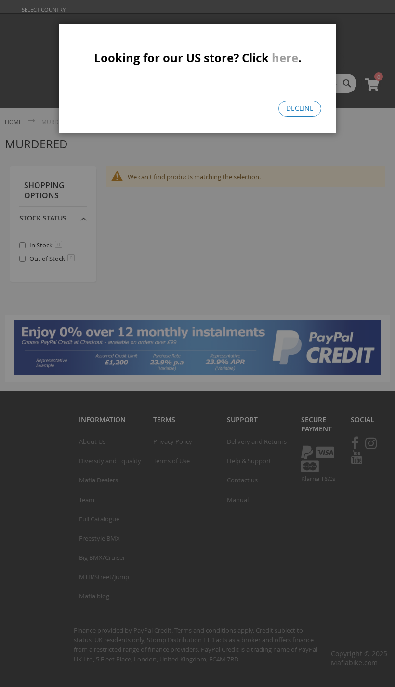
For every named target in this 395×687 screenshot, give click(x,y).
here (285, 58)
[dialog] (197, 343)
